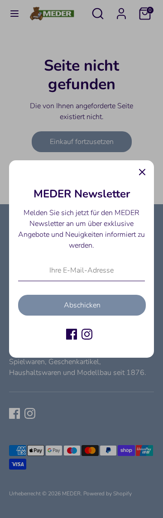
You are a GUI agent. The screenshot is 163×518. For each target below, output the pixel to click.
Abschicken (82, 305)
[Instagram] (87, 334)
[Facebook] (71, 334)
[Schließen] (142, 172)
